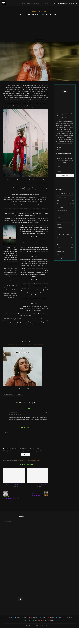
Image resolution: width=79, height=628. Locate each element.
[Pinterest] (58, 3)
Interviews (33, 3)
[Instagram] (56, 3)
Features (28, 3)
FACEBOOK (11, 345)
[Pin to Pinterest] (22, 402)
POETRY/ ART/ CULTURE (65, 234)
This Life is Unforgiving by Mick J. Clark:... (14, 484)
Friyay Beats (65, 207)
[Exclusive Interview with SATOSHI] (37, 475)
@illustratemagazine (7, 521)
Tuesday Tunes (65, 254)
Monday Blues (65, 227)
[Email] (63, 3)
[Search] (76, 3)
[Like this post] (17, 402)
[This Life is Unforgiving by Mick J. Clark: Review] (14, 475)
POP (65, 237)
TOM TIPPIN (19, 394)
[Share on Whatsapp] (27, 402)
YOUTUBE (40, 345)
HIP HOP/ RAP (65, 214)
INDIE (65, 217)
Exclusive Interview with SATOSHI (37, 484)
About (42, 3)
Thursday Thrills (65, 251)
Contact (46, 3)
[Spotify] (68, 3)
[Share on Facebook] (19, 402)
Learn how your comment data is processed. (30, 460)
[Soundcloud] (66, 3)
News (23, 3)
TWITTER (24, 345)
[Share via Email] (34, 402)
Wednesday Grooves (65, 258)
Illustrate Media (50, 625)
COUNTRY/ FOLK (65, 197)
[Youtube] (62, 3)
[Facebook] (53, 3)
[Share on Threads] (32, 403)
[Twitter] (54, 3)
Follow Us (58, 149)
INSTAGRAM (18, 345)
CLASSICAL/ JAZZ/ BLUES (65, 193)
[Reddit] (71, 3)
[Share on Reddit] (25, 402)
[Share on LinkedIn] (24, 402)
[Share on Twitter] (20, 403)
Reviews (38, 3)
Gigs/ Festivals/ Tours (65, 210)
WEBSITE (35, 345)
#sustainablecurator (9, 394)
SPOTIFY (29, 345)
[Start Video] (65, 91)
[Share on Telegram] (29, 402)
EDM (65, 200)
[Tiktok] (73, 3)
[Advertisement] (39, 27)
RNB (65, 244)
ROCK (65, 247)
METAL (65, 224)
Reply (47, 412)
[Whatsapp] (69, 3)
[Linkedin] (60, 3)
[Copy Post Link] (30, 402)
